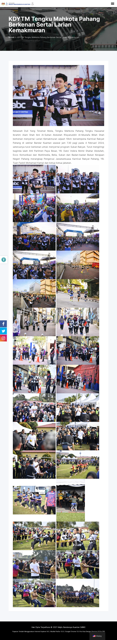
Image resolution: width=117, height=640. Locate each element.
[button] (3, 259)
